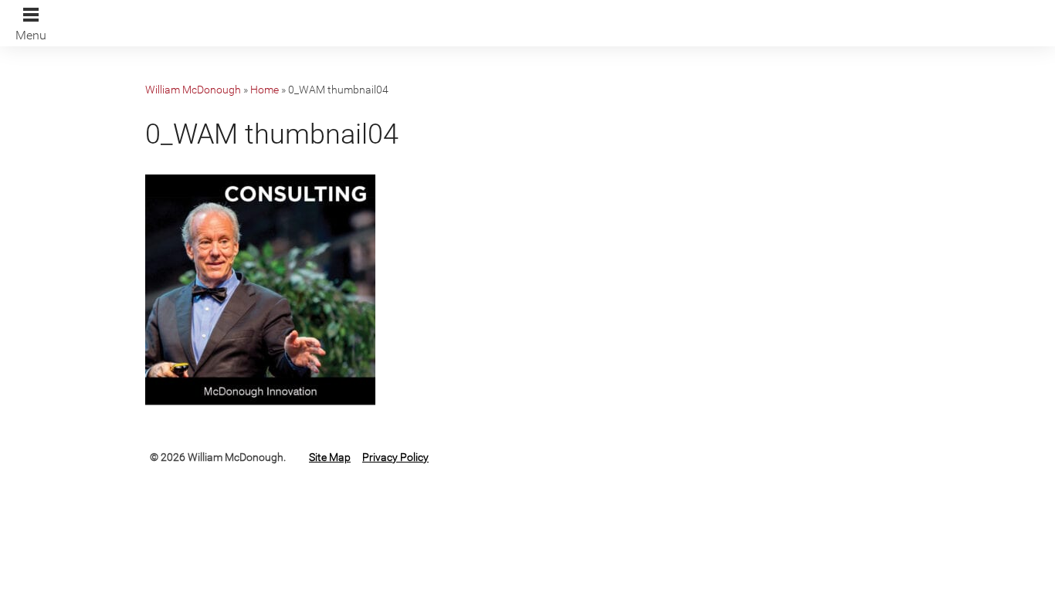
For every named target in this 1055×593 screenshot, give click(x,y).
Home (264, 89)
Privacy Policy (395, 457)
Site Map (330, 457)
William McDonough (193, 89)
